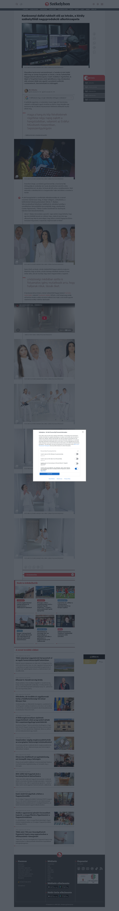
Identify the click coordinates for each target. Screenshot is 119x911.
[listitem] (59, 451)
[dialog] (59, 455)
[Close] (83, 432)
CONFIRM (49, 473)
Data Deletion (52, 478)
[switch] (76, 454)
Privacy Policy (67, 478)
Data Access (59, 478)
